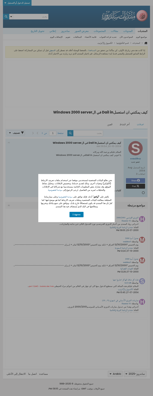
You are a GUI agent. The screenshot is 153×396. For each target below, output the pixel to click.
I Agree (77, 214)
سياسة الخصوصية (55, 190)
